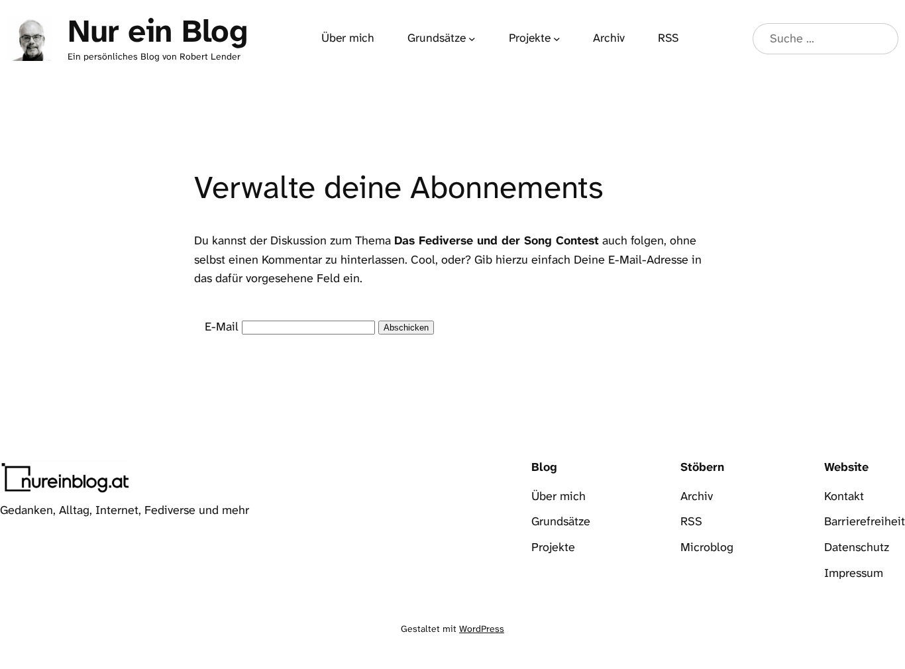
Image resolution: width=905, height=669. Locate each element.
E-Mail (222, 326)
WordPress (481, 629)
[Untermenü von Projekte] (556, 38)
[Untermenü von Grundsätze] (472, 38)
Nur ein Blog (157, 31)
